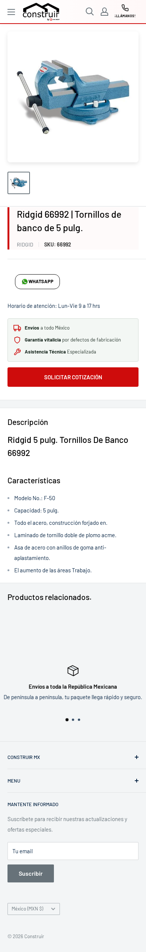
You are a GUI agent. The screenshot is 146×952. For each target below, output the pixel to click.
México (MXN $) (27, 909)
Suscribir (31, 873)
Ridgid (25, 244)
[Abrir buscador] (90, 11)
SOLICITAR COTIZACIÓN (73, 377)
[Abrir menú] (11, 12)
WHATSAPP (41, 281)
